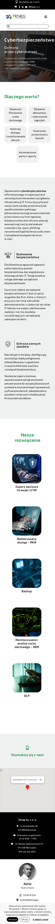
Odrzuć (24, 919)
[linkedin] (22, 7)
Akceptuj (12, 919)
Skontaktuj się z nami (27, 755)
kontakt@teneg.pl (29, 899)
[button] (27, 787)
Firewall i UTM (27, 61)
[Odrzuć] (51, 913)
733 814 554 (29, 895)
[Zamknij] (40, 779)
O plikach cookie (40, 919)
